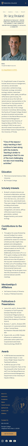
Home (4, 11)
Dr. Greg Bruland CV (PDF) (9, 70)
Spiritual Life (4, 408)
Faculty (16, 11)
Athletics (3, 413)
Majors (3, 402)
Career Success (5, 405)
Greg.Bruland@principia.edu (9, 65)
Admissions (4, 396)
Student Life (4, 410)
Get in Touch (8, 433)
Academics (10, 11)
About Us (4, 393)
